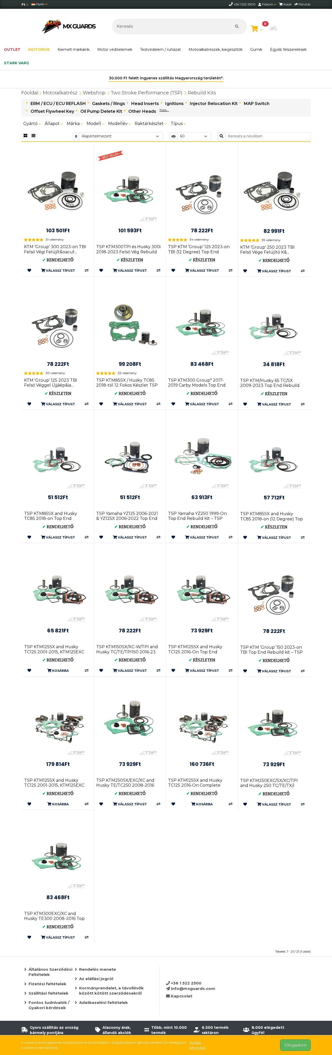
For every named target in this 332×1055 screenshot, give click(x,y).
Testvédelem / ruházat (160, 49)
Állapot (53, 123)
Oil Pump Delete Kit (101, 111)
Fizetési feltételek (47, 983)
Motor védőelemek (114, 49)
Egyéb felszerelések (288, 49)
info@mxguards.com (192, 988)
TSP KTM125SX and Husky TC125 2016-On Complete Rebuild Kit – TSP (195, 785)
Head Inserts (145, 103)
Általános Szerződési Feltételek (50, 972)
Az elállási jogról (96, 978)
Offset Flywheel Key (52, 111)
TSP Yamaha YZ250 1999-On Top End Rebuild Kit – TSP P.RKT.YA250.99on (197, 518)
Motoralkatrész (60, 93)
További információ (197, 1045)
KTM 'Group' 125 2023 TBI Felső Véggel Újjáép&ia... (50, 383)
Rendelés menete (97, 969)
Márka (74, 123)
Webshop (94, 93)
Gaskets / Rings (108, 103)
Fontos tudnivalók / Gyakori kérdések (49, 1005)
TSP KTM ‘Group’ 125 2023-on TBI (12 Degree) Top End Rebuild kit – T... (199, 251)
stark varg (16, 63)
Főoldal (29, 93)
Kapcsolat (181, 996)
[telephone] (231, 4)
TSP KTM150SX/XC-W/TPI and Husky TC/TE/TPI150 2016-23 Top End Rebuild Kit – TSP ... (127, 651)
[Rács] (25, 135)
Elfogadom (295, 1045)
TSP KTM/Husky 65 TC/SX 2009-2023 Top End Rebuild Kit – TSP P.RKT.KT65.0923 (270, 385)
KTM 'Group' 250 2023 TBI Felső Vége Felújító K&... (267, 250)
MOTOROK (39, 49)
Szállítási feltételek (48, 993)
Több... (164, 110)
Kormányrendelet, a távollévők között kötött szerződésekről (111, 991)
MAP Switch (256, 103)
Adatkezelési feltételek (103, 1002)
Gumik (256, 49)
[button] (273, 29)
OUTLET (12, 49)
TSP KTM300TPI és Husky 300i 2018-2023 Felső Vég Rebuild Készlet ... (128, 251)
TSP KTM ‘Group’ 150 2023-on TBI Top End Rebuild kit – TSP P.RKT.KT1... (271, 652)
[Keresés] (237, 26)
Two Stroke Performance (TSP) (146, 93)
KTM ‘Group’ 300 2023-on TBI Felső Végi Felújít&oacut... (55, 249)
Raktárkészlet (150, 123)
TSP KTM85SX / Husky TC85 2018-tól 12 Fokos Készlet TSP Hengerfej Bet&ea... (127, 385)
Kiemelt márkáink (73, 49)
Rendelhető (57, 260)
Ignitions (174, 103)
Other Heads (142, 111)
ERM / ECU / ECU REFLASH (58, 103)
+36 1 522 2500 (186, 983)
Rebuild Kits (202, 93)
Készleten (129, 260)
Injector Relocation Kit (214, 103)
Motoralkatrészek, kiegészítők (216, 49)
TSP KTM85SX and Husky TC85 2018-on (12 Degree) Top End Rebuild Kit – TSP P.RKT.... (271, 518)
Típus (177, 123)
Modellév (118, 123)
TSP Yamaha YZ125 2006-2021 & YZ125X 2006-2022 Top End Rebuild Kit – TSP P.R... (127, 518)
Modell (94, 123)
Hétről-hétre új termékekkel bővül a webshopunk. (166, 78)
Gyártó (31, 123)
